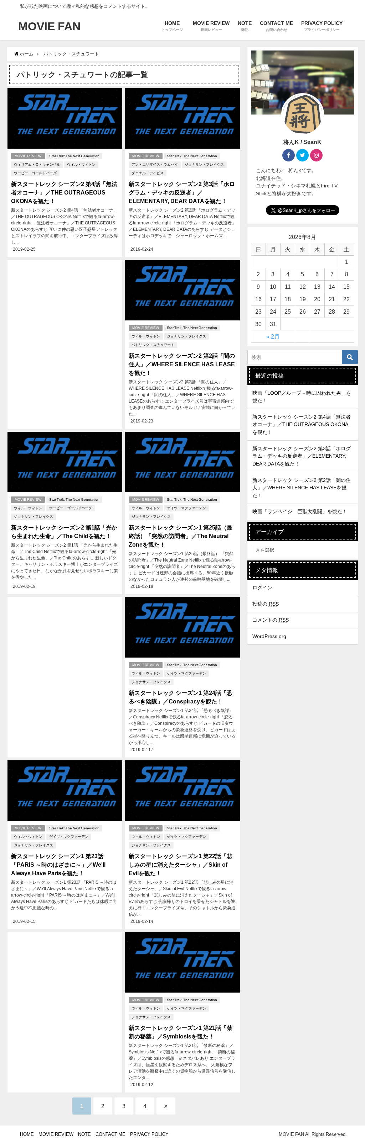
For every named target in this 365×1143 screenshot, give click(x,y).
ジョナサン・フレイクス (204, 164)
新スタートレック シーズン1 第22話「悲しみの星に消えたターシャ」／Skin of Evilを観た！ (180, 864)
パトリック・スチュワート (153, 344)
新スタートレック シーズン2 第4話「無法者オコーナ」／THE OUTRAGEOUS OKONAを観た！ (64, 192)
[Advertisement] (64, 319)
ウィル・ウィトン (81, 164)
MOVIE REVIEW (28, 156)
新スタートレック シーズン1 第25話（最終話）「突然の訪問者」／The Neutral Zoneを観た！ (180, 536)
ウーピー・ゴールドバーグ (35, 173)
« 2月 (273, 336)
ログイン (262, 587)
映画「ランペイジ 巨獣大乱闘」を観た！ (299, 511)
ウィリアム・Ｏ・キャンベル (37, 164)
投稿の (265, 603)
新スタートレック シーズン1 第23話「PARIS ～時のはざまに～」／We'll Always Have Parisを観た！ (58, 864)
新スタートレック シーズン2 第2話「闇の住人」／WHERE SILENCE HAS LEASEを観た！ (182, 364)
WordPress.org (269, 636)
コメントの (270, 619)
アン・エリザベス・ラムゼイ (155, 164)
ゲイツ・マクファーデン (186, 508)
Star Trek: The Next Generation (74, 156)
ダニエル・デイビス (148, 173)
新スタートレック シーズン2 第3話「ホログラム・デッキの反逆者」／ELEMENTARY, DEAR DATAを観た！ (182, 192)
